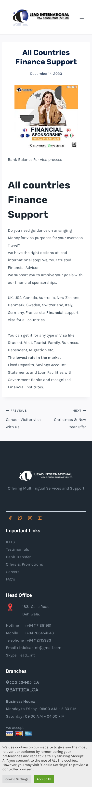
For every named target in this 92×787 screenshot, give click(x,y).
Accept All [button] (44, 779)
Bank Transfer (18, 557)
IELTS (10, 542)
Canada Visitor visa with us (23, 419)
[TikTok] (50, 518)
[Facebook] (10, 518)
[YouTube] (40, 518)
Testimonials (17, 549)
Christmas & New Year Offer (70, 419)
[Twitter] (20, 518)
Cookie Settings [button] (16, 779)
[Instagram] (30, 518)
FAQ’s (10, 579)
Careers (12, 571)
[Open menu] (81, 17)
